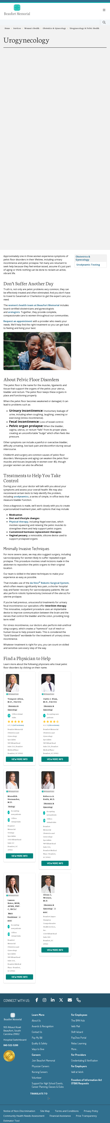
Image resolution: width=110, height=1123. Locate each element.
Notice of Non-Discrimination (19, 1111)
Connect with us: (16, 1000)
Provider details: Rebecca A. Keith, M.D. (55, 819)
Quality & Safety (39, 1043)
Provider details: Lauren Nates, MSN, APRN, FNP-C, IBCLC (19, 928)
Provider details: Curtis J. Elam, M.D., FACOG (55, 718)
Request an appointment (17, 321)
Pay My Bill (37, 1037)
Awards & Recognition (43, 1026)
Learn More (38, 1014)
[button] (105, 10)
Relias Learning (78, 1043)
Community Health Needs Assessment (23, 1115)
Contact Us (37, 1031)
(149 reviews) (18, 725)
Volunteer (37, 1077)
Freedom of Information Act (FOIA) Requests (86, 1081)
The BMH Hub (78, 1020)
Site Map (45, 1111)
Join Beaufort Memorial (43, 1060)
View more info (19, 759)
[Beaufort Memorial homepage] (20, 10)
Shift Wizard (77, 1031)
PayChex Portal (78, 1037)
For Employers (79, 1066)
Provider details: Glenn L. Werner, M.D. (55, 914)
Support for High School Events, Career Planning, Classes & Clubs (48, 1085)
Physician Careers (40, 1066)
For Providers (78, 1054)
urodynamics (21, 496)
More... (74, 1049)
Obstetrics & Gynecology (83, 258)
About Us (36, 1020)
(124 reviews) (53, 725)
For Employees (79, 1014)
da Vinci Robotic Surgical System (49, 582)
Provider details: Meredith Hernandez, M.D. (19, 815)
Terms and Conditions (67, 1111)
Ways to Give (38, 1049)
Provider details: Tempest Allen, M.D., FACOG (19, 718)
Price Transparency (86, 1115)
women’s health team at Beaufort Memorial (33, 305)
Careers (36, 1054)
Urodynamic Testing (88, 264)
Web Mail (75, 1026)
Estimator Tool (11, 1120)
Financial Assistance (60, 1115)
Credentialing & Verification (84, 1060)
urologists (14, 312)
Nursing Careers (40, 1071)
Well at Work (77, 1071)
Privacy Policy (91, 1111)
